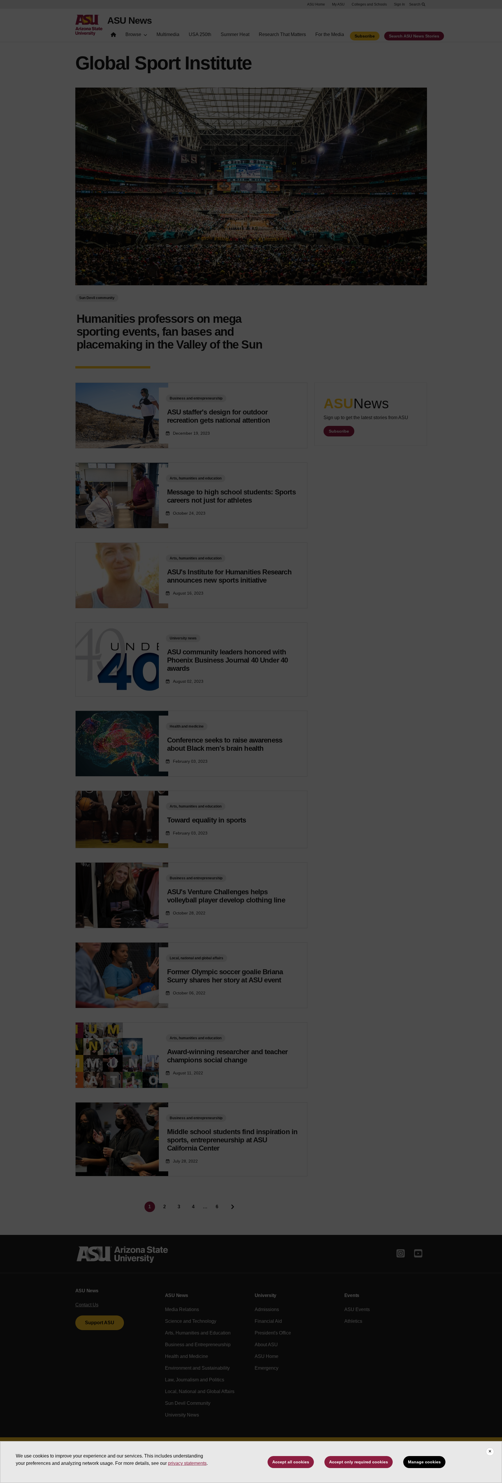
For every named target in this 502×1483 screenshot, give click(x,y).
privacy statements (187, 1463)
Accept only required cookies (358, 1462)
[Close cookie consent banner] (490, 1452)
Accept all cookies (290, 1462)
